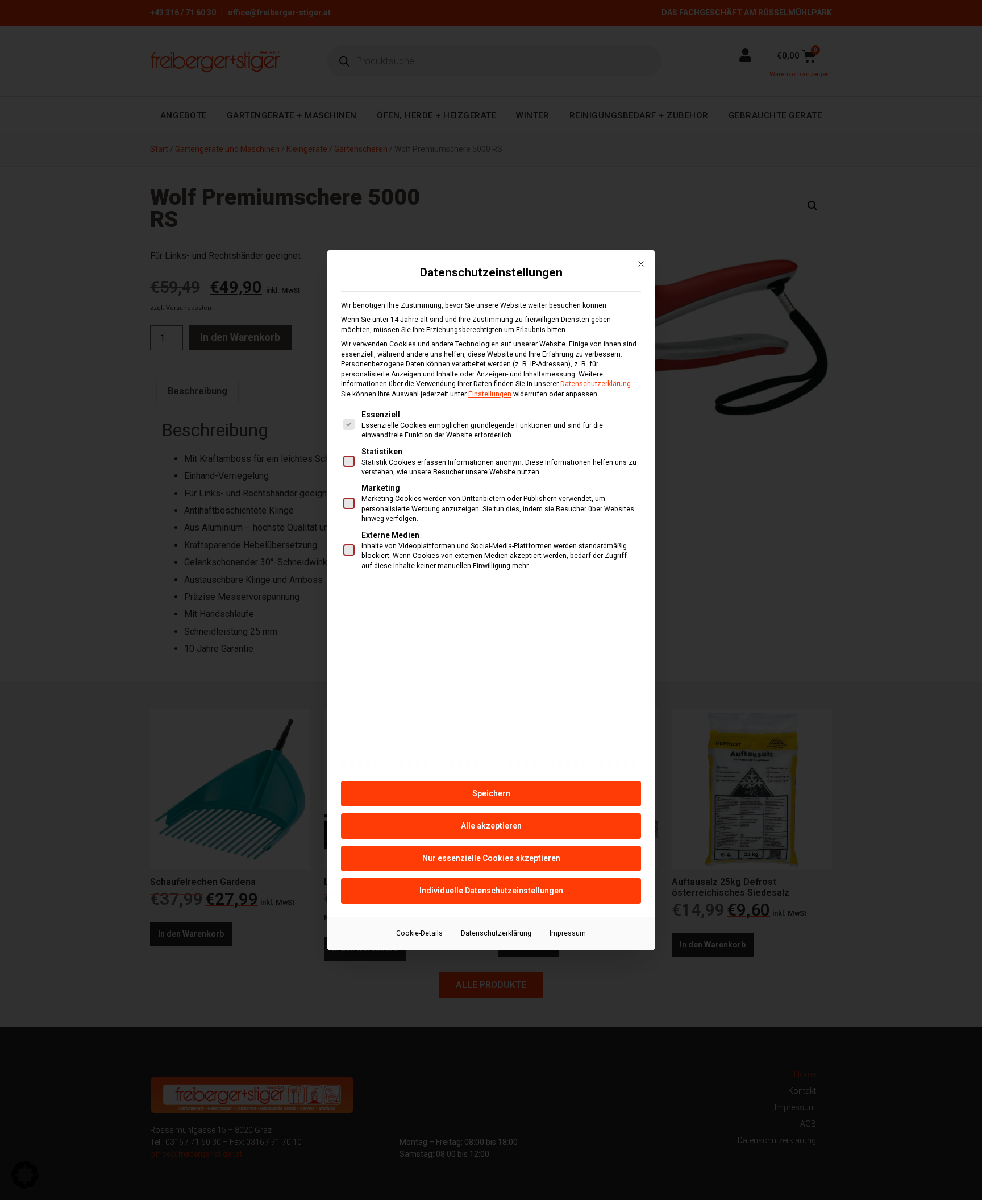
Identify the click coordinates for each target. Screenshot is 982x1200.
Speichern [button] (491, 793)
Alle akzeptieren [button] (491, 825)
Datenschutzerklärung (595, 384)
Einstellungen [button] (489, 394)
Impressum (568, 933)
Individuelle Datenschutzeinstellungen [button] (491, 890)
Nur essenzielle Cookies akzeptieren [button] (491, 858)
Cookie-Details (419, 933)
